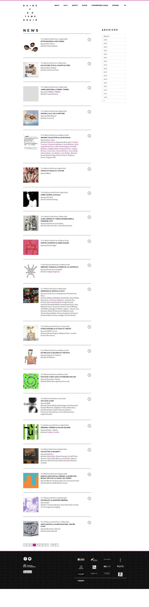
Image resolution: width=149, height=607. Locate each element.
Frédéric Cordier (53, 432)
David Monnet (68, 144)
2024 (105, 47)
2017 (105, 72)
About (56, 5)
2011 (105, 94)
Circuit (54, 331)
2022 (105, 54)
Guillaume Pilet (65, 149)
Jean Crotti (51, 151)
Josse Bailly (73, 151)
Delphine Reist (64, 333)
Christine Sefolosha (55, 144)
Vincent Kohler (70, 315)
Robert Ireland (61, 155)
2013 (105, 86)
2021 (105, 58)
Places (84, 5)
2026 (105, 40)
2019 (105, 65)
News (66, 5)
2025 (105, 43)
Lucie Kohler (65, 153)
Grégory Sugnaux (53, 272)
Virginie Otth (51, 157)
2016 (105, 76)
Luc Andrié (55, 153)
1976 (105, 97)
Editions (115, 5)
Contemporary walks (100, 5)
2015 (105, 79)
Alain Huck (51, 142)
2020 (105, 61)
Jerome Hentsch (62, 151)
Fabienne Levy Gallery (55, 223)
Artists (75, 5)
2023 (105, 50)
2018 (105, 68)
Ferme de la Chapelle (54, 269)
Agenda (106, 36)
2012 (105, 90)
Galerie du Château (54, 355)
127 (53, 545)
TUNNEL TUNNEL (54, 92)
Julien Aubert (46, 153)
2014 (105, 83)
